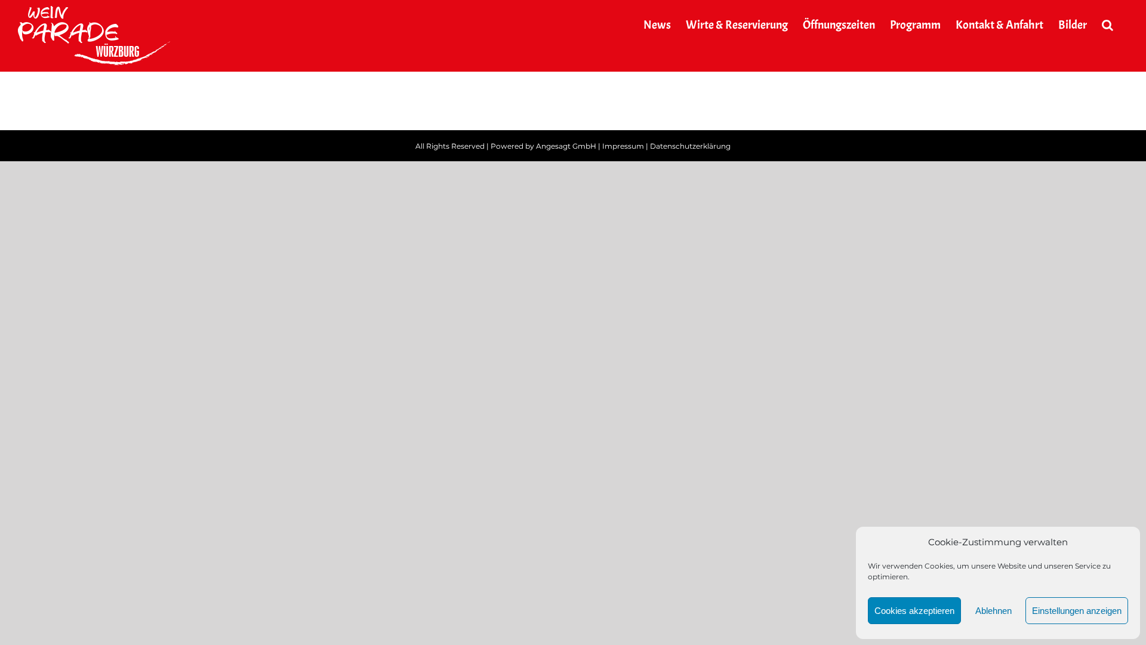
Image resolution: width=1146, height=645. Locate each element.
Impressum (623, 146)
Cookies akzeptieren (914, 611)
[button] (1107, 25)
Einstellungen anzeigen (1077, 611)
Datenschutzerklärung (690, 146)
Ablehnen (993, 611)
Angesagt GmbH (566, 146)
